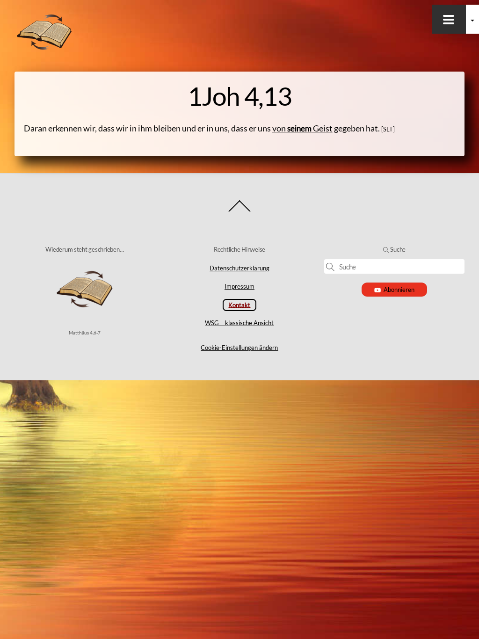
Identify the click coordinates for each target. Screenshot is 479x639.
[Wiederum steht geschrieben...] (44, 47)
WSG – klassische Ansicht (239, 323)
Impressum (239, 286)
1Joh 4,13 (239, 95)
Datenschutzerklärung (239, 268)
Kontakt (239, 304)
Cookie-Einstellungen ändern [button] (239, 347)
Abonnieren (399, 289)
